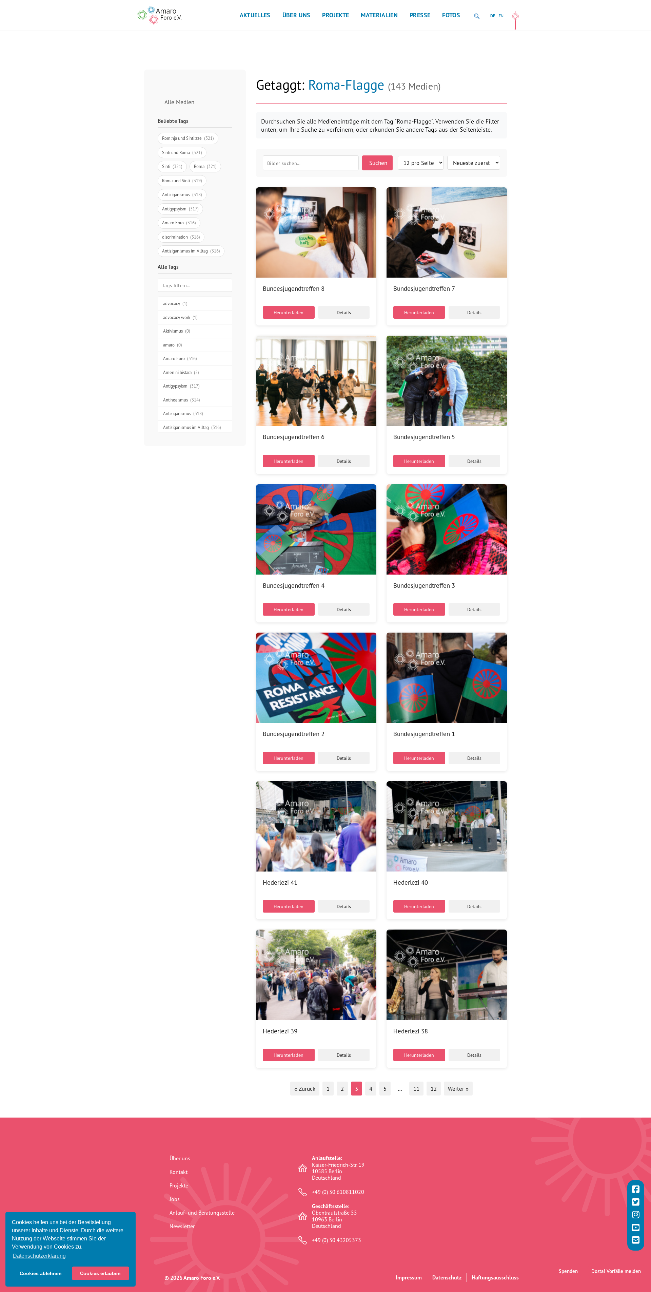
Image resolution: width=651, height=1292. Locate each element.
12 (434, 1088)
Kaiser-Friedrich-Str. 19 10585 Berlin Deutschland (338, 1168)
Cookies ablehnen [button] (41, 1273)
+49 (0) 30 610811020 (338, 1192)
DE (492, 15)
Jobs (175, 1199)
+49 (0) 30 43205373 (336, 1240)
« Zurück (304, 1088)
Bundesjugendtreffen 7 (424, 288)
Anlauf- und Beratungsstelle (202, 1212)
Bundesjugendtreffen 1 (424, 734)
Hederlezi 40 (410, 882)
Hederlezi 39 (280, 1031)
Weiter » (458, 1088)
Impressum (409, 1277)
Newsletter (182, 1226)
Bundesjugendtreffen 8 (293, 288)
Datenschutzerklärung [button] (39, 1256)
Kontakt (179, 1171)
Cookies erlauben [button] (100, 1273)
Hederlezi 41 (280, 882)
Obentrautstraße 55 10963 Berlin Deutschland (334, 1216)
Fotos (451, 15)
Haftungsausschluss (495, 1277)
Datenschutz (446, 1277)
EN (501, 15)
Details (344, 312)
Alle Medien (179, 102)
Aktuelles (255, 15)
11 (416, 1088)
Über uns (296, 15)
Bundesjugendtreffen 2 (293, 734)
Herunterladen (288, 312)
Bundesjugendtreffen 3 (424, 585)
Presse (420, 15)
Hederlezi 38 (410, 1031)
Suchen (378, 162)
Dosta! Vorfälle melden (616, 1271)
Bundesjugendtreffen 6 (293, 437)
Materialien (379, 15)
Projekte (335, 15)
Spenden (568, 1271)
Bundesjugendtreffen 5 (424, 437)
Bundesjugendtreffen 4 (293, 585)
